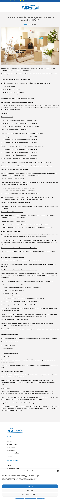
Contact (9, 456)
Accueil (9, 441)
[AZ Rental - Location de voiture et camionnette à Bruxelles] (30, 7)
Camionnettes (11, 465)
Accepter (30, 486)
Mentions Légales (41, 498)
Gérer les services (5, 482)
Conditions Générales (13, 453)
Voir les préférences (30, 494)
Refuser (30, 490)
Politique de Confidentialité (30, 498)
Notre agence (11, 447)
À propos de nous (12, 444)
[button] (57, 471)
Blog (30, 15)
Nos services (11, 450)
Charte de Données (20, 498)
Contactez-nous (17, 0)
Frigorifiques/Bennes (13, 468)
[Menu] (2, 7)
